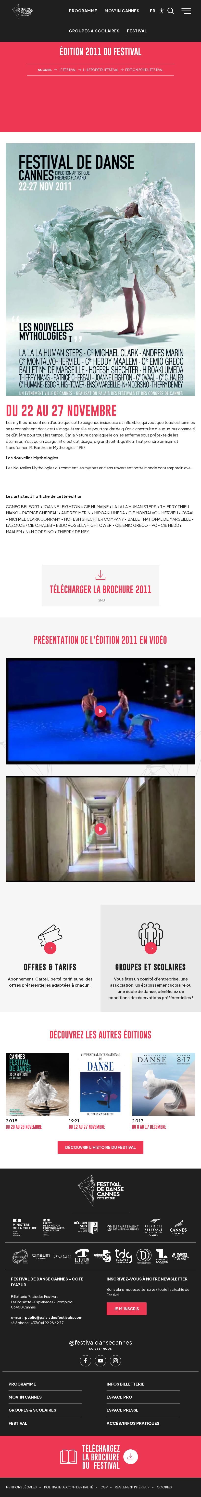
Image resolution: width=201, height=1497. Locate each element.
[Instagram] (115, 1362)
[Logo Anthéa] (20, 1256)
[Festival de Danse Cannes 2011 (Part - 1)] (100, 711)
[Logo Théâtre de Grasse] (123, 1256)
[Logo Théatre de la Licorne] (162, 1256)
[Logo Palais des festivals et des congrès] (153, 1227)
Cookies (164, 1487)
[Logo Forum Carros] (62, 1256)
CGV (104, 1487)
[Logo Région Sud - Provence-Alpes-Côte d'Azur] (86, 1227)
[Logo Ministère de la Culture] (25, 1227)
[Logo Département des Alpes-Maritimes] (122, 1228)
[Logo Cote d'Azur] (178, 1227)
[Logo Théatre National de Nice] (180, 1256)
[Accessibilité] (162, 11)
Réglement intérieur (132, 1487)
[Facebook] (85, 1362)
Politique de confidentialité (68, 1487)
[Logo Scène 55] (102, 1256)
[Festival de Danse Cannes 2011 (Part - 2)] (100, 829)
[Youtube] (100, 1362)
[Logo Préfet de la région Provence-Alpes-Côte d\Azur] (54, 1227)
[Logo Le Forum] (82, 1256)
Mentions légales (21, 1487)
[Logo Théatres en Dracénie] (144, 1256)
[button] (170, 11)
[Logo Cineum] (41, 1256)
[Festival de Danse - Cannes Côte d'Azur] (22, 11)
